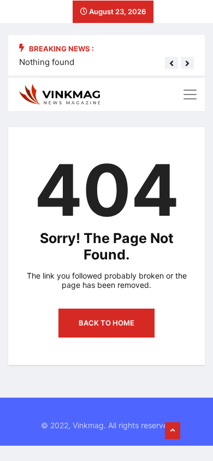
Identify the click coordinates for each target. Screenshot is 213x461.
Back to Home (106, 322)
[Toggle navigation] (190, 94)
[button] (171, 63)
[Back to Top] (172, 431)
